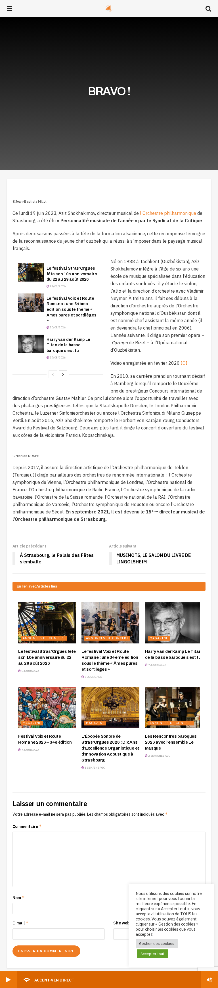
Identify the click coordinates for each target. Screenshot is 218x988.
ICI (184, 363)
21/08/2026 (57, 286)
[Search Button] (208, 8)
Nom (18, 897)
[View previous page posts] (53, 374)
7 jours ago (157, 665)
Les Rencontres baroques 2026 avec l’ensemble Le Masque (171, 742)
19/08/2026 (57, 357)
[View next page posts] (63, 374)
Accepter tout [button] (152, 953)
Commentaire (27, 826)
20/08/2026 (57, 327)
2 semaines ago (159, 756)
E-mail (20, 923)
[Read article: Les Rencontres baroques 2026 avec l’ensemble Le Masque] (174, 707)
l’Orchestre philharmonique (168, 213)
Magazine (159, 638)
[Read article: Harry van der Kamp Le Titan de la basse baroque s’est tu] (31, 344)
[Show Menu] (9, 8)
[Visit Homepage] (109, 8)
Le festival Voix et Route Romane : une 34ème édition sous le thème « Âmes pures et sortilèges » (72, 309)
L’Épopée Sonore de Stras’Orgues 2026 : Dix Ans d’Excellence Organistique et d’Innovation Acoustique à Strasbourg (110, 748)
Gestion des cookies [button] (156, 943)
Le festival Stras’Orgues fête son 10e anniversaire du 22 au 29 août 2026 (72, 274)
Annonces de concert (44, 638)
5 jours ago (30, 671)
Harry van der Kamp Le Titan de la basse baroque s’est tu (68, 345)
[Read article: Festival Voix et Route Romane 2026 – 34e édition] (47, 707)
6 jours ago (93, 677)
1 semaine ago (94, 767)
